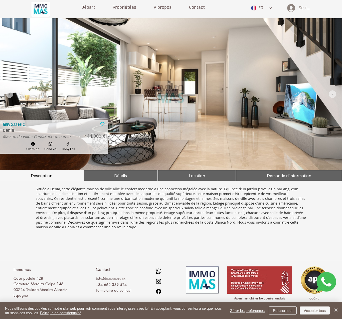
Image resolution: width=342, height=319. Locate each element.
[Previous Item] (9, 94)
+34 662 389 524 (111, 284)
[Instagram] (158, 281)
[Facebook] (158, 291)
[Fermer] (336, 310)
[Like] (102, 123)
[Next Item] (332, 94)
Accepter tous (315, 310)
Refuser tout (282, 310)
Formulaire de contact (113, 290)
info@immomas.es (110, 278)
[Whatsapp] (158, 271)
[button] (162, 7)
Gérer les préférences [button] (247, 310)
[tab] (41, 175)
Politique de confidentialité (60, 312)
